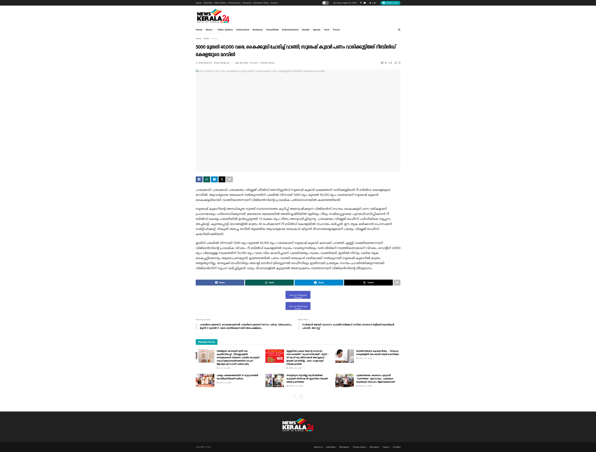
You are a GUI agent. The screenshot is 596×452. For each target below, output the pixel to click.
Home (199, 29)
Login (374, 3)
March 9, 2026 (365, 386)
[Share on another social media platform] (229, 179)
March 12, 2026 (295, 386)
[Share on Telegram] (214, 179)
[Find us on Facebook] (360, 3)
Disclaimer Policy (261, 3)
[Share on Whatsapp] (206, 179)
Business (258, 29)
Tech (326, 29)
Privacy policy (234, 3)
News (209, 29)
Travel (336, 29)
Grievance (246, 3)
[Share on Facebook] (199, 179)
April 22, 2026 (365, 358)
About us (318, 447)
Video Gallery (220, 3)
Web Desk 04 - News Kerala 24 (214, 63)
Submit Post (391, 3)
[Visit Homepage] (213, 16)
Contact (274, 3)
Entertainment (290, 29)
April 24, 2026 (295, 368)
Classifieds (272, 29)
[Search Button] (399, 30)
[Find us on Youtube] (365, 3)
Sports (316, 29)
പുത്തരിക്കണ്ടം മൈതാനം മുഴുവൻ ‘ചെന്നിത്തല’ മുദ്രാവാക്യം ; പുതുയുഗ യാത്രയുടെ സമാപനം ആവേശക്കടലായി (375, 378)
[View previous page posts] (295, 397)
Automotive (242, 29)
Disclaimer (344, 447)
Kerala (214, 38)
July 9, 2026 (224, 368)
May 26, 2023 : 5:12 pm (246, 63)
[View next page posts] (301, 397)
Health (305, 29)
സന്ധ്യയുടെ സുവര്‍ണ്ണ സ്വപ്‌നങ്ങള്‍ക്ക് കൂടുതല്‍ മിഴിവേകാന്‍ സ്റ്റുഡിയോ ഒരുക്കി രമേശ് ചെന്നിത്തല (307, 378)
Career (199, 3)
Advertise (208, 3)
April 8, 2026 (224, 383)
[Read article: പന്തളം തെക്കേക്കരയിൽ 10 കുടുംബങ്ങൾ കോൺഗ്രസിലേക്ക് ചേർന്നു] (205, 380)
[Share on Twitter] (222, 179)
